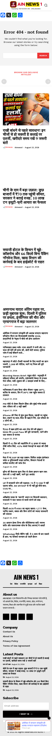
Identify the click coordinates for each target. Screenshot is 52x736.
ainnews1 (19, 147)
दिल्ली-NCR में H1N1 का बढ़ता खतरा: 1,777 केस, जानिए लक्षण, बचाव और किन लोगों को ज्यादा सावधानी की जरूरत (25, 511)
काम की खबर (7, 664)
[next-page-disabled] (48, 81)
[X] (21, 617)
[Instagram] (14, 617)
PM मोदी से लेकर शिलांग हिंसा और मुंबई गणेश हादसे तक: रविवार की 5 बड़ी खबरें (25, 405)
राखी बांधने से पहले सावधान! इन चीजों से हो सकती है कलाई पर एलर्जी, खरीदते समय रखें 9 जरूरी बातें (25, 136)
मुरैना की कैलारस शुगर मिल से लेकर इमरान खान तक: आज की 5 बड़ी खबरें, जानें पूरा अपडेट (25, 473)
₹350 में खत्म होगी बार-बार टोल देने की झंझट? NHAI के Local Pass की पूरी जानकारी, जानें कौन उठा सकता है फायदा (25, 432)
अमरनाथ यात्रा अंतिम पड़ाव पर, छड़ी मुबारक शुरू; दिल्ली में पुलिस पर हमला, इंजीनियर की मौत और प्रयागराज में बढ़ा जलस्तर (24, 315)
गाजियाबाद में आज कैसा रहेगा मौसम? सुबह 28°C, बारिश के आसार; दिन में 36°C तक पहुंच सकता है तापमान (24, 392)
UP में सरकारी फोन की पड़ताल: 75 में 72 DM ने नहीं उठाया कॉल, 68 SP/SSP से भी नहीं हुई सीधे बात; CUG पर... (26, 486)
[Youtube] (29, 617)
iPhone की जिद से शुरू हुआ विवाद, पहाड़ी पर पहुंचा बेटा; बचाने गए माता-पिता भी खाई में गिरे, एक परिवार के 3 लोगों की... (26, 418)
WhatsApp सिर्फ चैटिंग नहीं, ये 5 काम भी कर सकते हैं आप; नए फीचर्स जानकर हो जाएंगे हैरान (26, 535)
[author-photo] (8, 147)
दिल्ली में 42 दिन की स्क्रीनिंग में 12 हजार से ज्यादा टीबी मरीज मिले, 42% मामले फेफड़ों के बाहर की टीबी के (25, 446)
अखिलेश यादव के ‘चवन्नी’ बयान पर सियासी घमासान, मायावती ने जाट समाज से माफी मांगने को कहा (25, 498)
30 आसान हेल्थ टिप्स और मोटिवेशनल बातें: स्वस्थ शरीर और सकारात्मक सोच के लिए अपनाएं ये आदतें (24, 524)
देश (4, 677)
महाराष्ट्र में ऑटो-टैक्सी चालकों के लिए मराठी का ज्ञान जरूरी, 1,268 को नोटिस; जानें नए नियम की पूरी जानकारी (25, 364)
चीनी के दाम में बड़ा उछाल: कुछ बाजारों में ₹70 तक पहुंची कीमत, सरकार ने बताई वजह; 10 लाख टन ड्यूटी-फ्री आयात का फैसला (24, 196)
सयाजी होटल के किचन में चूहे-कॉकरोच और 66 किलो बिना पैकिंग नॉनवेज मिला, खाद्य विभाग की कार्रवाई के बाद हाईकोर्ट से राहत (25, 255)
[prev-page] (4, 81)
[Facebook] (6, 617)
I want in (24, 714)
